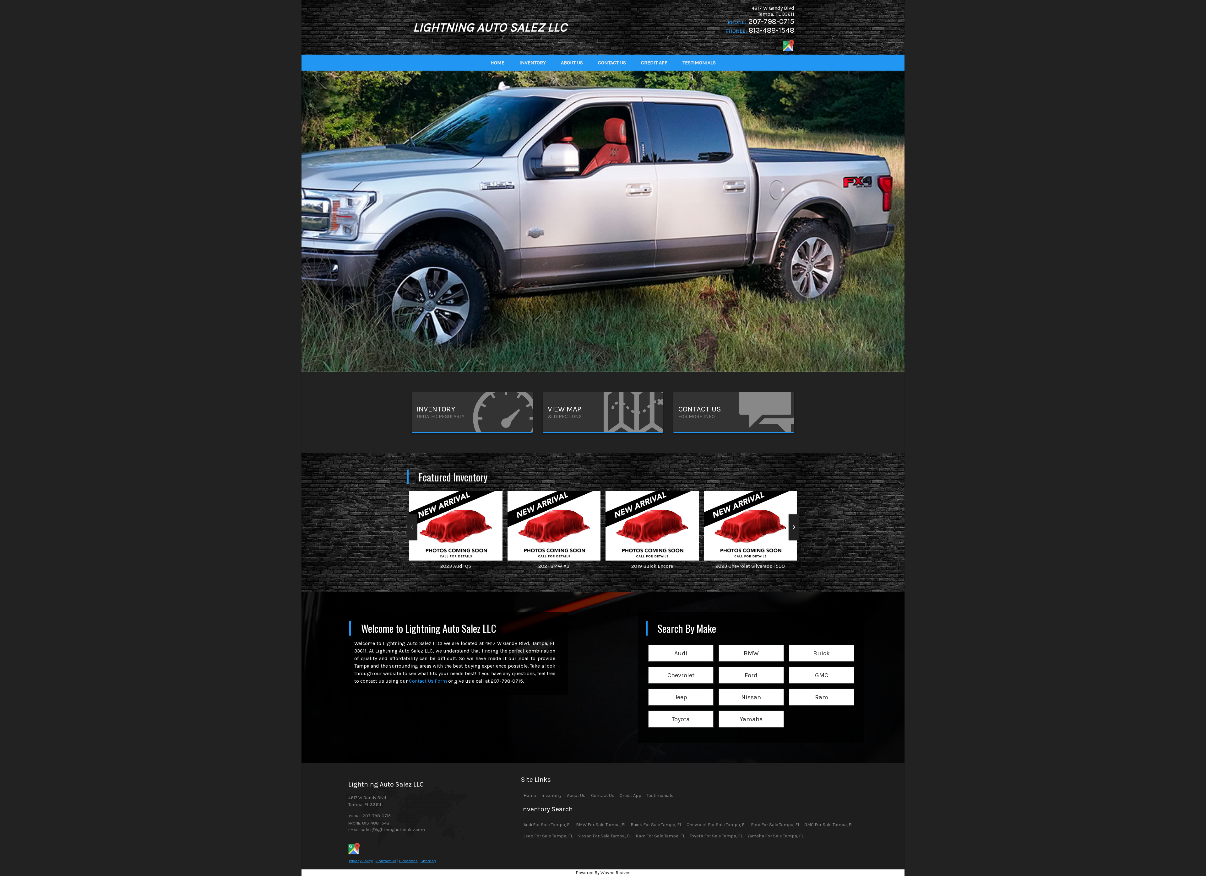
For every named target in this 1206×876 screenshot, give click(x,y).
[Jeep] (681, 689)
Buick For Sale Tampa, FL (656, 824)
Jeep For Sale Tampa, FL (548, 836)
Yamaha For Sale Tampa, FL (775, 836)
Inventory (551, 795)
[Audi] (681, 645)
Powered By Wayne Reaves (603, 872)
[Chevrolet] (681, 667)
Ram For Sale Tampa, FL (660, 836)
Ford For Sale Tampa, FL (775, 824)
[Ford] (751, 667)
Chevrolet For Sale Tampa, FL (717, 824)
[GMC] (821, 667)
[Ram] (821, 689)
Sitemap (428, 860)
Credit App (630, 795)
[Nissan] (751, 689)
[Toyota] (681, 711)
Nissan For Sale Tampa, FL (604, 836)
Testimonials (660, 795)
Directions (408, 860)
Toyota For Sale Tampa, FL (716, 836)
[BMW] (751, 645)
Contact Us (386, 860)
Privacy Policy (361, 860)
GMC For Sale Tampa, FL (828, 824)
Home (530, 795)
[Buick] (821, 645)
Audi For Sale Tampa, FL (548, 824)
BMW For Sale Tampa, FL (601, 824)
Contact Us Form (428, 681)
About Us (576, 795)
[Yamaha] (751, 711)
